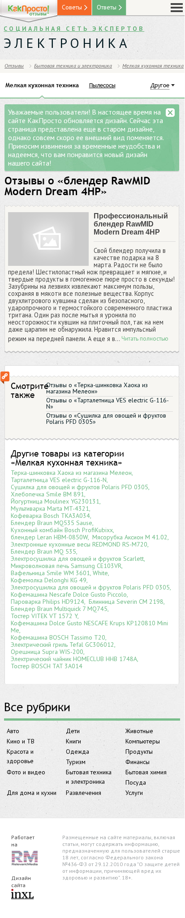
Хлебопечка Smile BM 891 (47, 494)
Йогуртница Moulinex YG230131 (55, 501)
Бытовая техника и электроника (89, 777)
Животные (139, 731)
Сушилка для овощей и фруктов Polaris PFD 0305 (79, 487)
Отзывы (14, 65)
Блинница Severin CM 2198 (126, 602)
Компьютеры (142, 741)
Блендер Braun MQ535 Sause (51, 523)
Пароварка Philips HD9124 (47, 602)
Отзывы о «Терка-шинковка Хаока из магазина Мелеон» (97, 388)
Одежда (77, 751)
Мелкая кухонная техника (153, 65)
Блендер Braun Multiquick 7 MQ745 (59, 609)
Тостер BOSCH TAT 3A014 (46, 666)
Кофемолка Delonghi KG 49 (48, 580)
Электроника (67, 42)
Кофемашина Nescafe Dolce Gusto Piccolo (69, 594)
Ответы (106, 7)
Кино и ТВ (20, 741)
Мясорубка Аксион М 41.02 (130, 537)
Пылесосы (102, 85)
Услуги (134, 793)
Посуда (135, 782)
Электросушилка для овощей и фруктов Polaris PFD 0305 (90, 587)
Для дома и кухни (31, 793)
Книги (73, 741)
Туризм (76, 762)
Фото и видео (26, 772)
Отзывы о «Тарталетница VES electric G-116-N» (107, 403)
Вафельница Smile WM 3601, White (59, 573)
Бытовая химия (146, 772)
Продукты (139, 751)
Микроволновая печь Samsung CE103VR (66, 566)
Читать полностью (144, 338)
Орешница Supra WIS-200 (47, 652)
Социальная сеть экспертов (74, 28)
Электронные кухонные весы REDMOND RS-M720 (79, 544)
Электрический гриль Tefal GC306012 (62, 644)
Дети (73, 731)
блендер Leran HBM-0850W (49, 537)
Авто (13, 731)
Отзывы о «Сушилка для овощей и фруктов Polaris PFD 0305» (106, 418)
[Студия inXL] (22, 895)
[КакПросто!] (28, 11)
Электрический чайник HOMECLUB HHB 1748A (74, 659)
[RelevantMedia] (24, 857)
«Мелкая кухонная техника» (66, 462)
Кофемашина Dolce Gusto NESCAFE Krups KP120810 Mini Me (89, 626)
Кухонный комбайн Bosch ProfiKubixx (62, 530)
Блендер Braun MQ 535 (43, 551)
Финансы (137, 762)
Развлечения (83, 793)
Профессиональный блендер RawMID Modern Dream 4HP (131, 224)
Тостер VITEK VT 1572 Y (44, 616)
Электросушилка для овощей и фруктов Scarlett (77, 559)
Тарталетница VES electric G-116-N (59, 480)
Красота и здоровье (20, 756)
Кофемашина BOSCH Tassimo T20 (58, 637)
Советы (72, 7)
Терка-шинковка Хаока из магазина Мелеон (71, 473)
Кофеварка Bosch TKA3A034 (50, 516)
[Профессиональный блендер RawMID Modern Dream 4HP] (48, 239)
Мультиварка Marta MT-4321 (50, 508)
